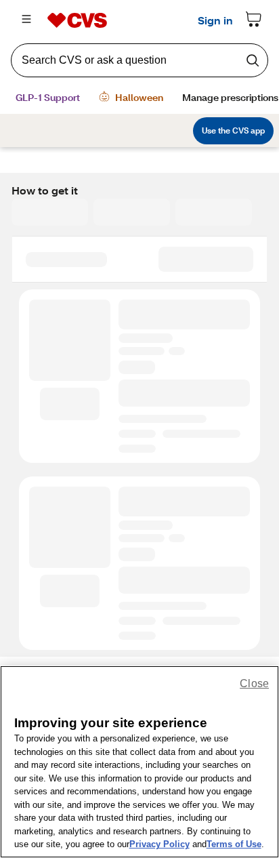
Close (254, 683)
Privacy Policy (159, 844)
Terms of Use (234, 844)
